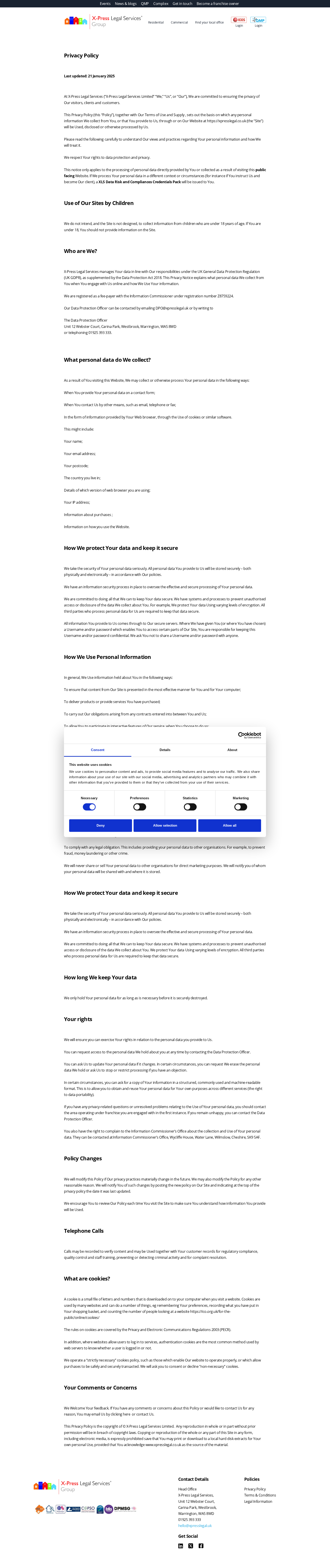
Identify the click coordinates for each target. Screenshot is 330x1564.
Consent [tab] (97, 750)
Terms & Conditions (260, 1495)
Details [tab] (165, 750)
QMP (145, 3)
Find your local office (209, 22)
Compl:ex (160, 3)
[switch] (139, 806)
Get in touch (182, 3)
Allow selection (165, 825)
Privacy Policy (255, 1489)
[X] (190, 1546)
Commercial (179, 22)
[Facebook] (201, 1546)
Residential (156, 22)
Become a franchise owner (218, 3)
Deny (101, 825)
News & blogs (125, 3)
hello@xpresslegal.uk (194, 1525)
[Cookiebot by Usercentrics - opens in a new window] (241, 735)
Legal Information (258, 1501)
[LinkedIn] (180, 1546)
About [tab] (232, 750)
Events (105, 3)
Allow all (229, 825)
